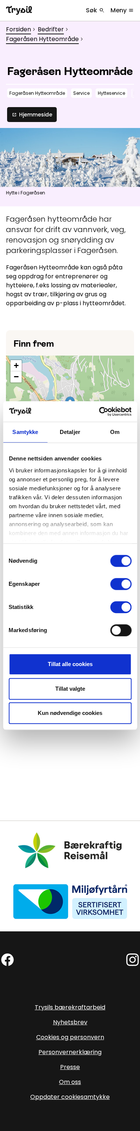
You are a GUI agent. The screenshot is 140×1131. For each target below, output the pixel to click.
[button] (16, 365)
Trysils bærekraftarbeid (70, 1007)
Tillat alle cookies (70, 664)
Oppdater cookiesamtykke (70, 1097)
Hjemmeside (32, 114)
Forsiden (18, 29)
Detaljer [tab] (70, 432)
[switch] (120, 584)
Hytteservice (111, 93)
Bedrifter (51, 29)
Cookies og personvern (70, 1037)
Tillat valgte (70, 688)
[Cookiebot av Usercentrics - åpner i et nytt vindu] (99, 411)
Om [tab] (114, 432)
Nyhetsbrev (70, 1022)
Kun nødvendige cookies (70, 713)
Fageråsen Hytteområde (42, 39)
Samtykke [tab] (25, 432)
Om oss (70, 1082)
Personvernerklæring (70, 1052)
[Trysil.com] (19, 10)
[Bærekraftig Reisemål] (70, 850)
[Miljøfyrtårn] (70, 901)
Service (81, 93)
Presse (70, 1067)
